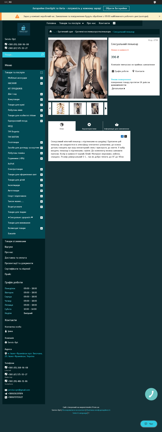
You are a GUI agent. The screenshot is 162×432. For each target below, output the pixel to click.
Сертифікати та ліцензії (17, 268)
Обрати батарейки (116, 8)
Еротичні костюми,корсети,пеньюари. (93, 31)
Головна (51, 23)
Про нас (91, 23)
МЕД (10, 126)
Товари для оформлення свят (22, 174)
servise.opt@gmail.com (19, 390)
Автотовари (13, 190)
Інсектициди (14, 185)
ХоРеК (11, 163)
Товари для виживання (19, 222)
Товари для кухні (16, 104)
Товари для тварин (17, 212)
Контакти (104, 23)
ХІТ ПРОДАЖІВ (15, 88)
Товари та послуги (70, 23)
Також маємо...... (16, 201)
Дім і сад (12, 94)
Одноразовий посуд (17, 120)
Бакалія (12, 233)
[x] (125, 137)
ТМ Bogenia (13, 131)
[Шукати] (42, 54)
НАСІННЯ (12, 83)
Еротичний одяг (65, 31)
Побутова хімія (15, 110)
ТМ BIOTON (13, 137)
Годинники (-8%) (16, 158)
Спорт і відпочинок (17, 196)
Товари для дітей (16, 180)
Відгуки (9, 246)
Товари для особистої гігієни (22, 115)
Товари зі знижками (15, 241)
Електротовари (15, 169)
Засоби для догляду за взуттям (23, 147)
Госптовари (13, 142)
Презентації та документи (19, 263)
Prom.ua (95, 407)
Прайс (8, 274)
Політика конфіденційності (98, 410)
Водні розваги (15, 206)
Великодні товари (16, 228)
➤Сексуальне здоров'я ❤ (20, 217)
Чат (151, 424)
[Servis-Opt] (24, 29)
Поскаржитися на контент (73, 410)
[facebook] (122, 137)
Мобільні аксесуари (17, 78)
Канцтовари (13, 99)
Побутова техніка (16, 153)
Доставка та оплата (16, 257)
